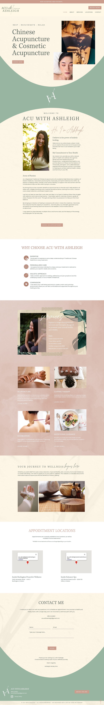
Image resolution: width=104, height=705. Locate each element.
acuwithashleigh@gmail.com (19, 693)
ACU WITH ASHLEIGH (20, 689)
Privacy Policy (18, 696)
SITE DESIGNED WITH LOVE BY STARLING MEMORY (67, 702)
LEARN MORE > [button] (23, 403)
